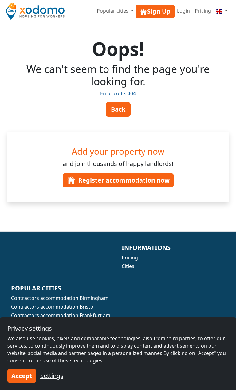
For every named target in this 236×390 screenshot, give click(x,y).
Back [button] (118, 109)
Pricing (203, 10)
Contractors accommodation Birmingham (59, 298)
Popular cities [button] (113, 10)
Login (183, 10)
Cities (128, 266)
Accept (21, 376)
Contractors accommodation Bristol (53, 306)
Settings (51, 376)
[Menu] (222, 11)
